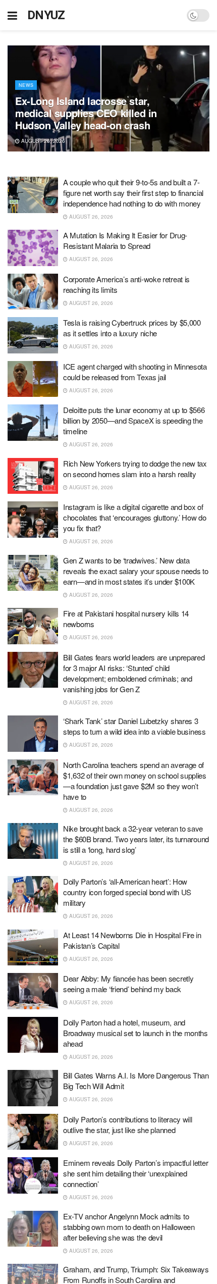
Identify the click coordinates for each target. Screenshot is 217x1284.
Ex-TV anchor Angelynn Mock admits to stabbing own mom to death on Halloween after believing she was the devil (129, 1227)
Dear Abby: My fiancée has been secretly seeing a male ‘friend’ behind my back (128, 983)
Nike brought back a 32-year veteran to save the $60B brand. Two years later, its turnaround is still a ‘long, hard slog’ (136, 839)
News (26, 85)
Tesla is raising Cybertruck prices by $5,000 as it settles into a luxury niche (132, 327)
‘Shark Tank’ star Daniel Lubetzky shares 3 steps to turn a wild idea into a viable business (134, 726)
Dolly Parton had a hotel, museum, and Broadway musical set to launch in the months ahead (135, 1033)
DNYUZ (46, 15)
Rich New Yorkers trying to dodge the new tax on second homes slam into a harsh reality (135, 468)
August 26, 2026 (42, 140)
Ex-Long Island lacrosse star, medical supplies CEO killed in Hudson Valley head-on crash (86, 112)
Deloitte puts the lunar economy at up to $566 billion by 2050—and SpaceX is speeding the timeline (134, 420)
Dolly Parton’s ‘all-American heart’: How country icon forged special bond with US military (127, 892)
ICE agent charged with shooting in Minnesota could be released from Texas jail (135, 371)
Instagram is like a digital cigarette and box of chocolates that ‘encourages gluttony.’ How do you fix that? (134, 517)
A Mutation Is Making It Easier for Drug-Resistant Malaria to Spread (125, 240)
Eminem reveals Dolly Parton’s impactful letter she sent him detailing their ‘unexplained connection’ (135, 1173)
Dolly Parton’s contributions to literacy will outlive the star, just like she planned (127, 1124)
